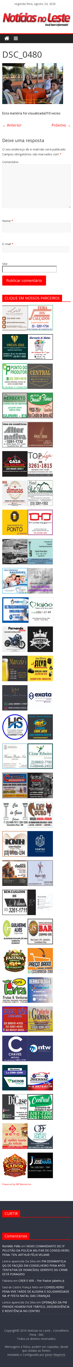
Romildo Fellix (11, 1246)
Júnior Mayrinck (55, 1355)
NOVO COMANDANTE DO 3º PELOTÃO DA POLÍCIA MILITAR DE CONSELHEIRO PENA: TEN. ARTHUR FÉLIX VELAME (35, 1250)
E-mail (7, 244)
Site (5, 264)
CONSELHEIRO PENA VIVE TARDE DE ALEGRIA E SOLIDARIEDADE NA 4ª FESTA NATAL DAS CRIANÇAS (35, 1291)
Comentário (10, 162)
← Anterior (11, 125)
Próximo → (61, 125)
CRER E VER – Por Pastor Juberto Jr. (41, 1281)
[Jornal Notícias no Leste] (36, 11)
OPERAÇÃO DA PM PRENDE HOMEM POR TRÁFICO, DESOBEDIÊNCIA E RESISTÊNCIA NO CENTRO (35, 1306)
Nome (7, 221)
